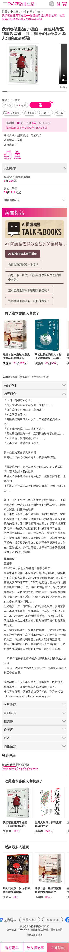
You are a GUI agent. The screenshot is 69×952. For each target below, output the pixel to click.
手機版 (38, 934)
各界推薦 (10, 704)
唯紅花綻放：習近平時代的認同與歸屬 (16, 890)
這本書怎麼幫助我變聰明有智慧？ (29, 290)
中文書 (14, 11)
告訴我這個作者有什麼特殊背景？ (29, 301)
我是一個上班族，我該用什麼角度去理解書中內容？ (34, 277)
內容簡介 (10, 393)
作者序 (8, 729)
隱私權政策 (56, 929)
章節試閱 (10, 713)
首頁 (4, 11)
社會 (38, 11)
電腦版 (30, 934)
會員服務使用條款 (40, 929)
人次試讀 (13, 112)
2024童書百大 (10, 376)
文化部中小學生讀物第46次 (34, 376)
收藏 (22, 105)
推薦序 (8, 721)
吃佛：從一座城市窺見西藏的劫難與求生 (16, 356)
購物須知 (10, 746)
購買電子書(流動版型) (17, 178)
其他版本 (10, 168)
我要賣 (30, 112)
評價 (9, 105)
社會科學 (26, 11)
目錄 (7, 738)
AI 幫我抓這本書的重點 (22, 253)
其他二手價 (12, 190)
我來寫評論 (10, 769)
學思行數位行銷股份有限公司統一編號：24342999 (28, 927)
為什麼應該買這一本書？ (23, 264)
